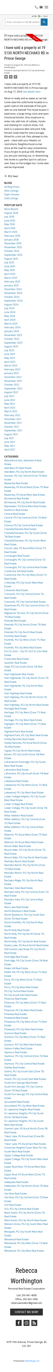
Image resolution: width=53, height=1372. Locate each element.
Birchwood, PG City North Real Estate (24, 502)
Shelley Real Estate (14, 1067)
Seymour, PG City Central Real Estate (24, 1063)
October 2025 (11, 251)
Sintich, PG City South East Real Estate (25, 1079)
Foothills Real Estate (15, 636)
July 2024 (9, 308)
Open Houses (11, 194)
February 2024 (12, 327)
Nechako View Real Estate (18, 888)
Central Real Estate (14, 513)
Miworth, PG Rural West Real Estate (23, 842)
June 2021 (9, 442)
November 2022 (13, 381)
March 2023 (10, 365)
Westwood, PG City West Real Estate (24, 1250)
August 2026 (11, 213)
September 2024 (13, 300)
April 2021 (9, 449)
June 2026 (9, 220)
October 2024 (11, 297)
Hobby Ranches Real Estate (19, 739)
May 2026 (9, 224)
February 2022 (12, 415)
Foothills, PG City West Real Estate (23, 647)
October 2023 (11, 338)
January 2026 (11, 239)
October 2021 (11, 426)
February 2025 (12, 281)
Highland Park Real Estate (18, 731)
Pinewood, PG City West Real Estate (23, 1029)
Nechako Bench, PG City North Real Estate (24, 71)
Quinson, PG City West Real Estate (23, 1044)
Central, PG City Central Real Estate (23, 525)
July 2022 (9, 396)
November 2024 (13, 293)
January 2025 (11, 285)
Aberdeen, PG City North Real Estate (24, 471)
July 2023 (9, 350)
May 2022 (9, 403)
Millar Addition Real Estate (18, 815)
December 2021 (12, 419)
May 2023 (9, 358)
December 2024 (12, 289)
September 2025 (13, 254)
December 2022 (12, 377)
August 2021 (11, 434)
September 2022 (13, 388)
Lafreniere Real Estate (16, 769)
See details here (31, 91)
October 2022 (11, 384)
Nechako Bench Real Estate (19, 861)
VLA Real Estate (12, 1205)
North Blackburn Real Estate (20, 911)
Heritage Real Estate (15, 708)
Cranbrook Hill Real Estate (18, 571)
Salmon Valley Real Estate (18, 1048)
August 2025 (11, 258)
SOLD (45, 16)
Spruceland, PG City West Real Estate (24, 1105)
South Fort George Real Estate (21, 1082)
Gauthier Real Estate (15, 662)
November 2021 (13, 422)
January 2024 (11, 331)
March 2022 (10, 411)
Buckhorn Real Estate (16, 510)
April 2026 (9, 228)
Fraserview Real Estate (16, 658)
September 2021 (13, 430)
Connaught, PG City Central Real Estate (25, 567)
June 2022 (9, 400)
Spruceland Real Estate (16, 1101)
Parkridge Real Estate (16, 956)
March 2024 (10, 323)
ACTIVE (34, 16)
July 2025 (9, 262)
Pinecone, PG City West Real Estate (23, 1010)
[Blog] (34, 1323)
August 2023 (11, 346)
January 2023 (11, 373)
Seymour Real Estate (15, 1052)
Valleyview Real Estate (16, 1182)
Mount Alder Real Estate (17, 846)
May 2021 (9, 445)
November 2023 (13, 335)
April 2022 (9, 407)
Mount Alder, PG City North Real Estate (25, 857)
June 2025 (9, 266)
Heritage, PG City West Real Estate (23, 720)
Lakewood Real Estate (16, 781)
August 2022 (11, 392)
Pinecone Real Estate (15, 998)
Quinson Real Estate (15, 1033)
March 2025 (10, 277)
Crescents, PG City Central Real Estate (25, 601)
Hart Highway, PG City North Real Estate (26, 704)
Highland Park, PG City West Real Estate (26, 735)
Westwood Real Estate (16, 1239)
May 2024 (9, 316)
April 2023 (9, 361)
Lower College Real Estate (18, 804)
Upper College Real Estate (18, 1155)
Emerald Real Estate (15, 620)
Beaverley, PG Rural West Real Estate (24, 494)
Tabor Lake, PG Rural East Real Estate (25, 1144)
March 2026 (10, 231)
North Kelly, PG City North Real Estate (25, 941)
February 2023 (12, 369)
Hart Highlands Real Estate (19, 674)
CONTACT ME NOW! (26, 1312)
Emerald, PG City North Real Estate (23, 632)
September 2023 (13, 342)
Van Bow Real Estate (15, 1193)
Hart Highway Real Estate (18, 693)
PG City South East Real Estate (20, 995)
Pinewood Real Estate (16, 1017)
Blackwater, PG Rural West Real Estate (25, 506)
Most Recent (11, 209)
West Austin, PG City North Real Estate (25, 1220)
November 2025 (13, 247)
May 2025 (9, 270)
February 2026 (12, 235)
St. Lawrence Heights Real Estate (22, 1109)
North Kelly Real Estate (17, 930)
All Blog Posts (11, 186)
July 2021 (9, 438)
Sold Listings (11, 198)
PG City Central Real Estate (19, 991)
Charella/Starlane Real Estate (20, 529)
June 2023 (9, 354)
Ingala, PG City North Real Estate (22, 750)
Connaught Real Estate (17, 555)
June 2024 (9, 312)
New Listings (11, 190)
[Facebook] (19, 1323)
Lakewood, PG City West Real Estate (24, 792)
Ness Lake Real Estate (16, 907)
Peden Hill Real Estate (16, 968)
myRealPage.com (32, 1360)
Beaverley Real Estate (16, 483)
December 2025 (12, 243)
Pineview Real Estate (15, 1014)
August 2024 (11, 304)
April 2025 (9, 274)
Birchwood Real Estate (16, 498)
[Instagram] (26, 1323)
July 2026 (9, 216)
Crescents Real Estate (16, 590)
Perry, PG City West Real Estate (21, 987)
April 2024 (9, 319)
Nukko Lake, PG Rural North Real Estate (26, 945)
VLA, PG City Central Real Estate (21, 1208)
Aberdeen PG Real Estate (18, 468)
